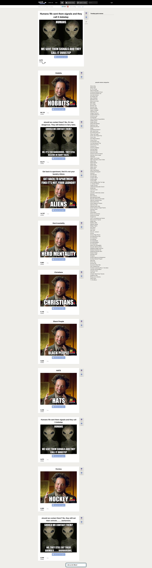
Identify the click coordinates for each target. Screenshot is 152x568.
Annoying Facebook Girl (95, 93)
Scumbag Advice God (95, 236)
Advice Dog (93, 86)
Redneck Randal (94, 224)
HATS (58, 370)
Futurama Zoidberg (94, 147)
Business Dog (93, 107)
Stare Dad (92, 260)
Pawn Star (92, 210)
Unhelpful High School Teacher (97, 274)
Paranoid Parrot (93, 209)
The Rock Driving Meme (95, 269)
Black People (58, 321)
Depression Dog (94, 125)
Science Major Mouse (95, 235)
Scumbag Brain (93, 238)
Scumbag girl (93, 239)
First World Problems (95, 138)
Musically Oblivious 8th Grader (97, 198)
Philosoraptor (93, 212)
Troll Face (92, 272)
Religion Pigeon (93, 226)
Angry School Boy (94, 90)
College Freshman (94, 113)
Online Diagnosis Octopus (96, 203)
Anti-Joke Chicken (94, 95)
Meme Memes (93, 195)
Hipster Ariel (93, 161)
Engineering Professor (95, 129)
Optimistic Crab (93, 204)
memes (79, 6)
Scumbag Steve (94, 244)
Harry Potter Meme (94, 170)
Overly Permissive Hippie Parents (98, 207)
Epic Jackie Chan (94, 131)
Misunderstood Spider (95, 197)
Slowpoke (92, 256)
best (56, 2)
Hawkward (92, 156)
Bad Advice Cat (93, 99)
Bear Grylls (92, 102)
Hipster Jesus (93, 167)
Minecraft (92, 194)
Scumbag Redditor (94, 242)
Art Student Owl (94, 96)
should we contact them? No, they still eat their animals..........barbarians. (59, 519)
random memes (62, 2)
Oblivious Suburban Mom (96, 200)
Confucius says (93, 116)
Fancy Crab (93, 137)
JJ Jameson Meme (94, 183)
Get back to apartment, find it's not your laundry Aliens (59, 172)
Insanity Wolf (93, 180)
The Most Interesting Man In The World (99, 268)
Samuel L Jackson (94, 232)
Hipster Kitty (93, 168)
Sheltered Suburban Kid (95, 250)
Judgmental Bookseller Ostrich (97, 186)
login (112, 2)
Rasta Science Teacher (95, 219)
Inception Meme (94, 177)
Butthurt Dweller (94, 108)
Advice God (93, 87)
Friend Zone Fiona (94, 144)
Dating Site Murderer (95, 123)
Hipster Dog (93, 164)
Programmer (93, 216)
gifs (83, 6)
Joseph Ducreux (94, 185)
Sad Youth (92, 230)
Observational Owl (94, 201)
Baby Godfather (93, 98)
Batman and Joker (94, 101)
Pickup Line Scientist (95, 213)
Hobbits (58, 73)
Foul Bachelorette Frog (95, 143)
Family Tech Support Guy (96, 135)
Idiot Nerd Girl (93, 174)
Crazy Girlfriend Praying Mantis (97, 119)
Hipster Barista (93, 162)
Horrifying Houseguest (95, 171)
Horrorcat (92, 173)
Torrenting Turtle (94, 271)
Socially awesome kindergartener (97, 257)
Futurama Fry (93, 146)
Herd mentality (59, 223)
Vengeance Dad (93, 275)
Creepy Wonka (93, 122)
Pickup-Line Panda (94, 215)
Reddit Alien (93, 221)
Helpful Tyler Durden (95, 158)
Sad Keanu (92, 229)
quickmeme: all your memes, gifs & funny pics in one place (42, 2)
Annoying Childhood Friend (96, 92)
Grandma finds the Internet (96, 153)
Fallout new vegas (94, 134)
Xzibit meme (93, 278)
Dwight (91, 128)
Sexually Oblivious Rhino (96, 247)
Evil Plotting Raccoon (95, 132)
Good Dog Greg (93, 150)
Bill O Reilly (93, 104)
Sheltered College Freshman (96, 248)
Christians (58, 272)
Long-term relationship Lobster (97, 192)
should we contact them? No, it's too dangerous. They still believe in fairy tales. (58, 123)
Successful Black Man (95, 265)
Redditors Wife (93, 222)
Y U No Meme (93, 280)
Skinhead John (93, 254)
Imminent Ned (93, 176)
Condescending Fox (94, 114)
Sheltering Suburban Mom (96, 251)
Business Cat (93, 105)
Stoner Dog (92, 262)
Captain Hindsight (94, 110)
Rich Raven (93, 227)
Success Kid (93, 263)
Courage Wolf (93, 117)
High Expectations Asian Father (97, 159)
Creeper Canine (93, 120)
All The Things (93, 89)
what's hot (50, 2)
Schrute (92, 233)
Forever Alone (93, 140)
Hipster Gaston (93, 165)
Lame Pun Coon (94, 189)
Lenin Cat (92, 191)
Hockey (59, 469)
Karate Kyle (93, 188)
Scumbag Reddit (94, 241)
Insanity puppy (93, 179)
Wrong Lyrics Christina (95, 277)
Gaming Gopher (93, 149)
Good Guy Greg (93, 152)
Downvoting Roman (94, 126)
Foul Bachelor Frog (94, 141)
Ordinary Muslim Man (95, 206)
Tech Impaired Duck (94, 266)
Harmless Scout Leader (95, 155)
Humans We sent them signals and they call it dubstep (58, 420)
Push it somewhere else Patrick (97, 218)
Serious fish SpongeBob (95, 245)
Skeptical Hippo (93, 253)
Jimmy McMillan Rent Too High (97, 182)
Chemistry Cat (93, 111)
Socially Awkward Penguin (96, 259)
